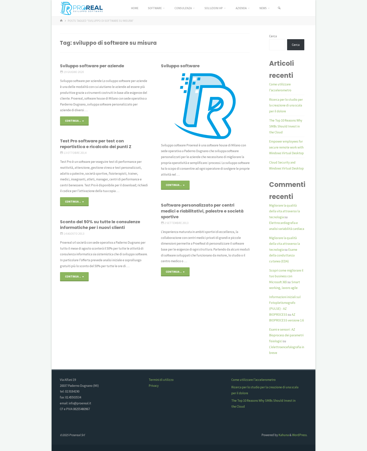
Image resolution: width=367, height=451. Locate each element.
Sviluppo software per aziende (92, 66)
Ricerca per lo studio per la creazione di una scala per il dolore (286, 105)
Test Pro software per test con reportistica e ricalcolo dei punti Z (95, 144)
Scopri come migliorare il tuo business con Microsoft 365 (286, 276)
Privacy (154, 386)
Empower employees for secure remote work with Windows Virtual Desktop (286, 147)
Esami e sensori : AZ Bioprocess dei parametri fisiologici (286, 335)
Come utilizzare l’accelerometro (253, 380)
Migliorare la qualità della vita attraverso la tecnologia (284, 211)
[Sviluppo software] (220, 105)
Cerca (273, 36)
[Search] (279, 8)
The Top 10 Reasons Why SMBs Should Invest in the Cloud (285, 126)
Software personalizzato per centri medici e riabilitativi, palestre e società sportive (202, 211)
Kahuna (283, 435)
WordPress (299, 435)
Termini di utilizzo (161, 380)
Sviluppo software (180, 66)
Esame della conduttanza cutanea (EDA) (283, 255)
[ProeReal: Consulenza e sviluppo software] (81, 8)
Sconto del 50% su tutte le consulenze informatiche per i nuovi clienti (100, 224)
